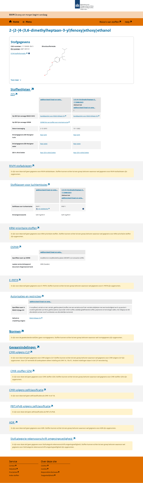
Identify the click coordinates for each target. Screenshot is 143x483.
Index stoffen (14, 475)
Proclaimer (23, 472)
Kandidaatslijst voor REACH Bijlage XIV (53, 116)
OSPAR (16, 247)
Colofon (55, 466)
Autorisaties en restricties (27, 296)
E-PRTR (15, 280)
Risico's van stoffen (111, 22)
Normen (16, 331)
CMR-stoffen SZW (23, 371)
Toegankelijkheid (55, 475)
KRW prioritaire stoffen (24, 228)
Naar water (43, 144)
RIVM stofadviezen (22, 165)
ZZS (14, 94)
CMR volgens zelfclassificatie (27, 390)
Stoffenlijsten (22, 89)
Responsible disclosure (55, 472)
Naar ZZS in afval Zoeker (48, 153)
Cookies (55, 469)
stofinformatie (19, 53)
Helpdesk (23, 469)
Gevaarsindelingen (24, 347)
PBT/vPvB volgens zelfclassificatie (32, 406)
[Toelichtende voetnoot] (83, 209)
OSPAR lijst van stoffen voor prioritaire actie (55, 122)
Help (129, 22)
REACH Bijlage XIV (36, 318)
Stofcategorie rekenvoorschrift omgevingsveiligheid (43, 438)
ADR (13, 422)
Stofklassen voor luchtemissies (30, 184)
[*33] (29, 53)
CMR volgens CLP (21, 352)
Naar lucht (43, 135)
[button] (27, 22)
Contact (23, 466)
